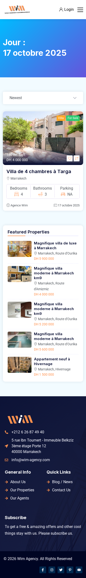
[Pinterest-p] (70, 570)
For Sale (73, 118)
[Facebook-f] (42, 570)
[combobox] (43, 98)
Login (69, 9)
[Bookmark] (70, 158)
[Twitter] (61, 570)
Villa (61, 118)
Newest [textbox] (16, 98)
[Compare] (77, 158)
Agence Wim (19, 205)
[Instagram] (51, 570)
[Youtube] (79, 570)
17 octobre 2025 (69, 205)
